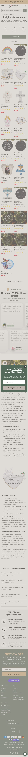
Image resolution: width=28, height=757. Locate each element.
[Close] (25, 366)
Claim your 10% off (14, 388)
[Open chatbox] (25, 754)
